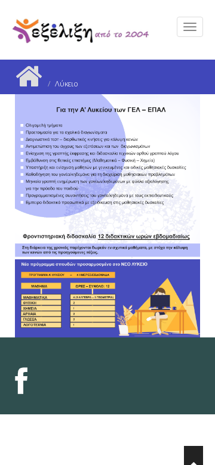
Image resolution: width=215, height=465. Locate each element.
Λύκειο (66, 83)
